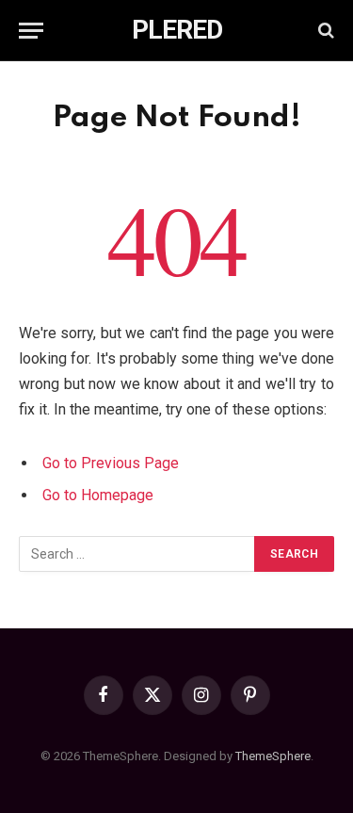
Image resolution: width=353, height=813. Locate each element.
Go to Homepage (97, 495)
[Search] (324, 30)
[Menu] (31, 30)
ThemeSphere (273, 756)
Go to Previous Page (110, 463)
